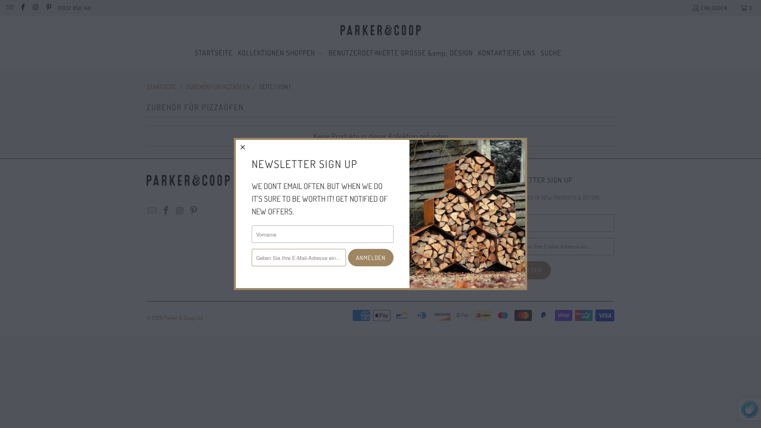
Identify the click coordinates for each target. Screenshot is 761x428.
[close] (243, 147)
